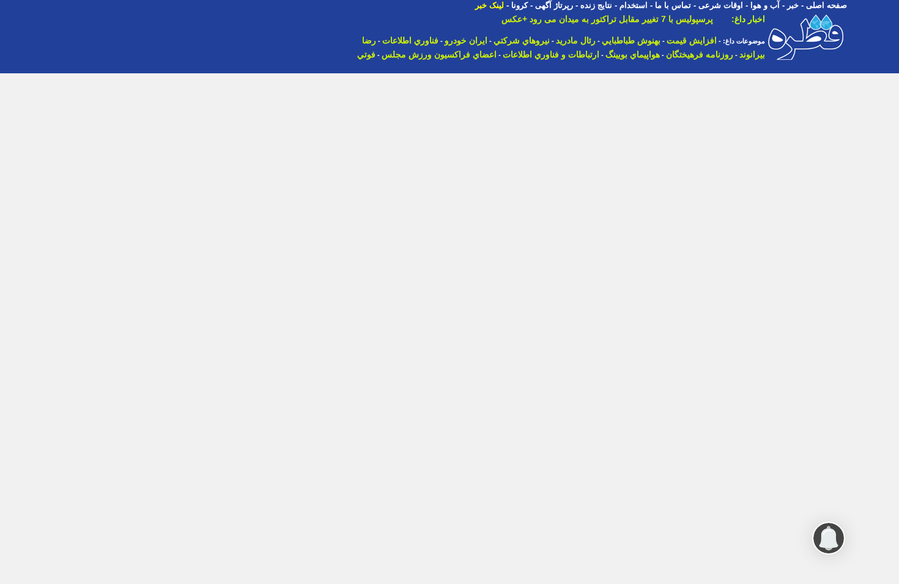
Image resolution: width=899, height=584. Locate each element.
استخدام (634, 5)
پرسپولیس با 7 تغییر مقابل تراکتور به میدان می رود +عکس (607, 19)
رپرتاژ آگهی (554, 5)
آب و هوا (765, 5)
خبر (793, 5)
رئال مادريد (576, 40)
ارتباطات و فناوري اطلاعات (551, 54)
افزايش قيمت (692, 40)
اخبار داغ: (748, 19)
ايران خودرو (466, 40)
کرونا (519, 5)
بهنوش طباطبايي (631, 40)
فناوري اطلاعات (410, 40)
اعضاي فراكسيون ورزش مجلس (439, 54)
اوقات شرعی (720, 5)
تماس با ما (673, 5)
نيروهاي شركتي (522, 40)
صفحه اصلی (826, 5)
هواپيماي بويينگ (632, 54)
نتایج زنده (596, 5)
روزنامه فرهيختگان (699, 54)
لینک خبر (489, 5)
